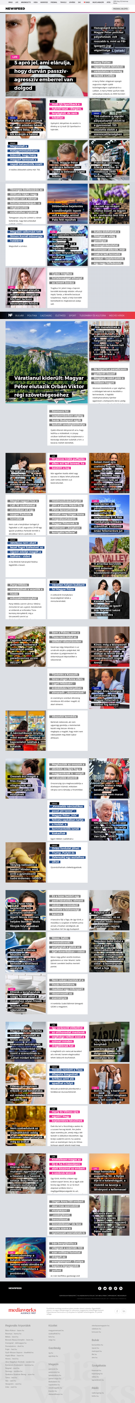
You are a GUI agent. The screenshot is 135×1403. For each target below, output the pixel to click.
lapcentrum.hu (98, 1380)
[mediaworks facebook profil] (117, 1311)
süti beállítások (101, 1295)
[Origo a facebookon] (99, 1288)
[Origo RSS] (120, 1288)
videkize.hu (96, 1329)
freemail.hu (96, 1370)
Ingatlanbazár (98, 2)
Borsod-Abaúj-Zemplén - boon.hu (19, 1340)
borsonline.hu (97, 1345)
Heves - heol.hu (11, 1359)
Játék (108, 2)
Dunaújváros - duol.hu (14, 1346)
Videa (36, 2)
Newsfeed (44, 2)
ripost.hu (95, 1348)
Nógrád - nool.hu (12, 1368)
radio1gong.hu (98, 1393)
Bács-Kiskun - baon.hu (14, 1330)
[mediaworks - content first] (22, 1311)
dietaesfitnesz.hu (56, 1394)
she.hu (94, 1357)
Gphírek (72, 2)
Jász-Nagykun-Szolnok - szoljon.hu (20, 1362)
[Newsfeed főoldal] (15, 1288)
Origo (10, 2)
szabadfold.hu (54, 1334)
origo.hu (52, 1340)
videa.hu (95, 1377)
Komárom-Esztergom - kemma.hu (19, 1365)
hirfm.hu (95, 1396)
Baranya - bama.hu (13, 1334)
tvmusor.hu (96, 1332)
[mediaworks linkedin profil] (123, 1311)
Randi (87, 2)
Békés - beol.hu (11, 1337)
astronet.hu (53, 1369)
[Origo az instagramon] (110, 1288)
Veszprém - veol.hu (13, 1384)
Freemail (54, 2)
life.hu (94, 1354)
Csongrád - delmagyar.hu (15, 1343)
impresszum (112, 1295)
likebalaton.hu (54, 1382)
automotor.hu (54, 1372)
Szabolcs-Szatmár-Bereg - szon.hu (19, 1374)
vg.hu (51, 1353)
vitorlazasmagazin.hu (100, 1325)
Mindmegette (26, 2)
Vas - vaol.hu (10, 1381)
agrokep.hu (53, 1356)
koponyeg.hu (97, 1374)
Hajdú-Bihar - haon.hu (14, 1355)
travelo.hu (53, 1391)
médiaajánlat (121, 1295)
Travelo (63, 2)
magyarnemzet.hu (56, 1330)
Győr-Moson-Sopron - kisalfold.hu (19, 1352)
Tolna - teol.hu (11, 1377)
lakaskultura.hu (55, 1375)
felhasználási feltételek (85, 1295)
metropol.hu (97, 1351)
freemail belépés (120, 9)
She (79, 2)
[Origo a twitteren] (105, 1288)
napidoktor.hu (54, 1385)
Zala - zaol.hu (11, 1387)
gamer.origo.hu (55, 1378)
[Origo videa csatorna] (115, 1288)
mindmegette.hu (55, 1388)
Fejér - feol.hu (11, 1349)
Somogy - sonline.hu (13, 1371)
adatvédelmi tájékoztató (67, 1295)
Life (16, 2)
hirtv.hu (52, 1337)
